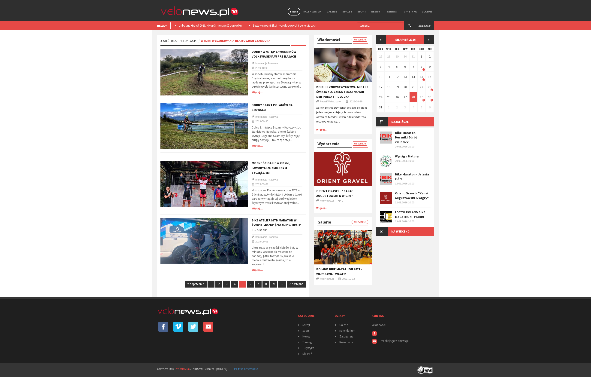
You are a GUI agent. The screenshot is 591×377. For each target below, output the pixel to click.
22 (421, 87)
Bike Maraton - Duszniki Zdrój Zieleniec (406, 137)
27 (380, 56)
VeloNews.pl (189, 41)
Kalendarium (312, 11)
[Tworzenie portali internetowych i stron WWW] (425, 368)
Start (294, 11)
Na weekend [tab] (400, 231)
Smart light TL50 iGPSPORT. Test (285, 26)
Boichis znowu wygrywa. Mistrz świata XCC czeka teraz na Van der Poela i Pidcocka (342, 92)
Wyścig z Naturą (407, 156)
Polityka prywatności (246, 369)
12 (397, 77)
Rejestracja (346, 342)
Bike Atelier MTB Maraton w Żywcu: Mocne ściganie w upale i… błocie (276, 225)
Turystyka (409, 11)
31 (413, 56)
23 (429, 87)
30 (405, 56)
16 (429, 77)
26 (397, 97)
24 (380, 97)
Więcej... (257, 92)
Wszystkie (360, 39)
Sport (361, 11)
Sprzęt (347, 11)
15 (421, 77)
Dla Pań (427, 11)
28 (388, 56)
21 (413, 87)
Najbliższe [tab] (400, 122)
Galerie (331, 11)
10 (380, 77)
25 (388, 97)
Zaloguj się (346, 336)
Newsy (375, 11)
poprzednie (196, 284)
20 (405, 87)
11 (388, 77)
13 (405, 77)
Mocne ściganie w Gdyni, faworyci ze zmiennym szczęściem (271, 168)
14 (413, 77)
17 (380, 87)
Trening (391, 11)
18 (388, 87)
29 (397, 56)
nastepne (297, 284)
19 (397, 87)
